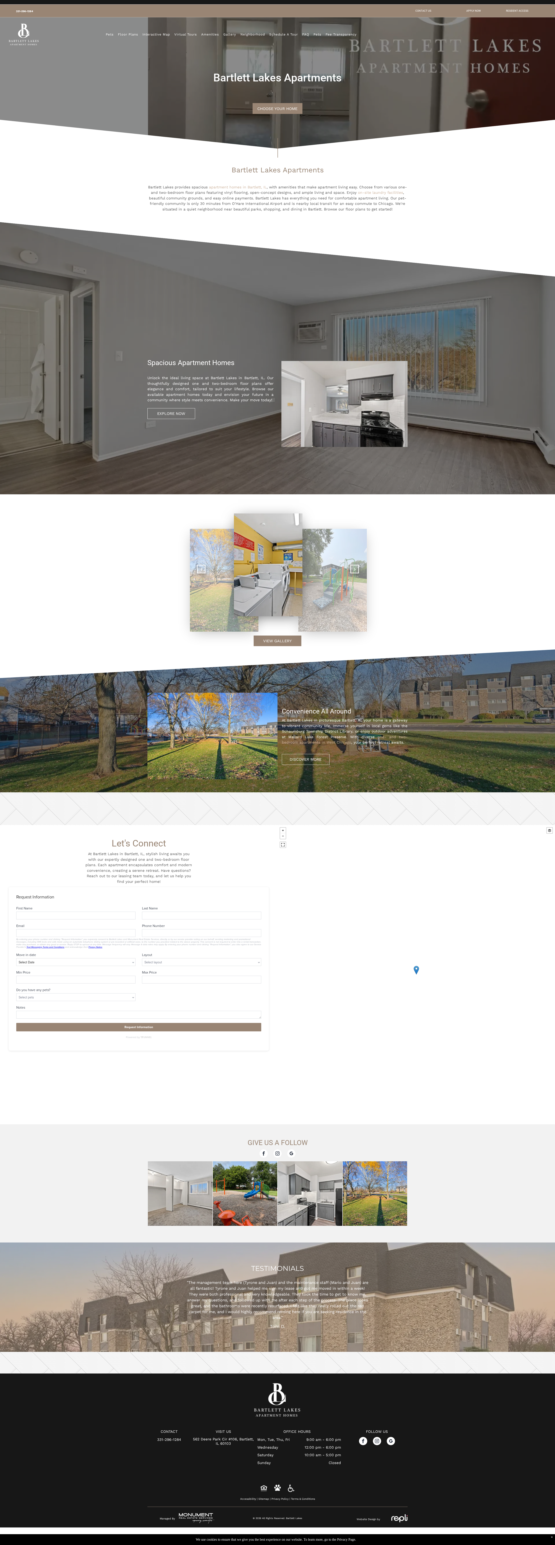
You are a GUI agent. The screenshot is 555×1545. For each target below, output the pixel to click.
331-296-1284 (24, 11)
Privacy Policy (280, 1516)
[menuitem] (110, 34)
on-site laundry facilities (380, 192)
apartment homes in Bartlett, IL (238, 187)
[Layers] (549, 830)
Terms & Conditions (303, 1516)
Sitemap (263, 1516)
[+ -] (416, 974)
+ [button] (283, 830)
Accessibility (248, 1516)
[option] (277, 1300)
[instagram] (277, 1154)
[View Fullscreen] (283, 845)
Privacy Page (346, 1539)
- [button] (283, 836)
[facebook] (264, 1154)
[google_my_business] (291, 1154)
